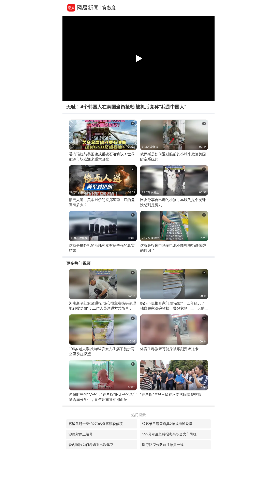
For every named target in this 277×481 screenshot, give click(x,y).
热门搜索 (138, 415)
